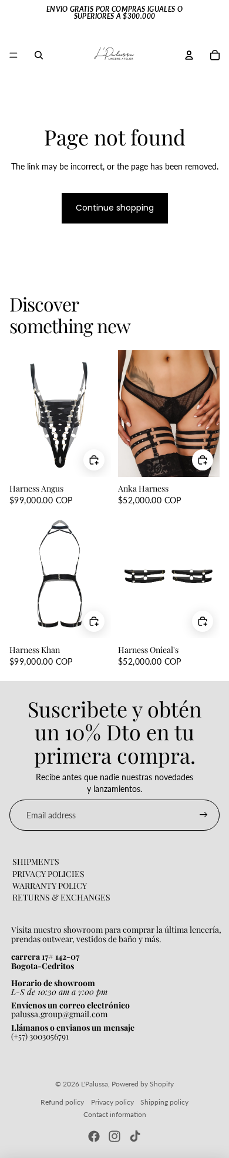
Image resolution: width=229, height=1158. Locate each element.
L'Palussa (94, 1083)
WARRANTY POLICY (49, 885)
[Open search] (39, 55)
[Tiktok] (135, 1136)
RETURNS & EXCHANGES (61, 897)
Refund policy (62, 1102)
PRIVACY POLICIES (48, 873)
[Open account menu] (189, 55)
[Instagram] (114, 1136)
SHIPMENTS (35, 861)
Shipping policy (164, 1102)
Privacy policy (112, 1102)
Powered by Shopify (143, 1083)
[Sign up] (203, 815)
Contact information (114, 1114)
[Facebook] (94, 1136)
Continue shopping (115, 208)
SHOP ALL (200, 331)
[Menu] (13, 55)
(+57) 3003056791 (40, 1036)
